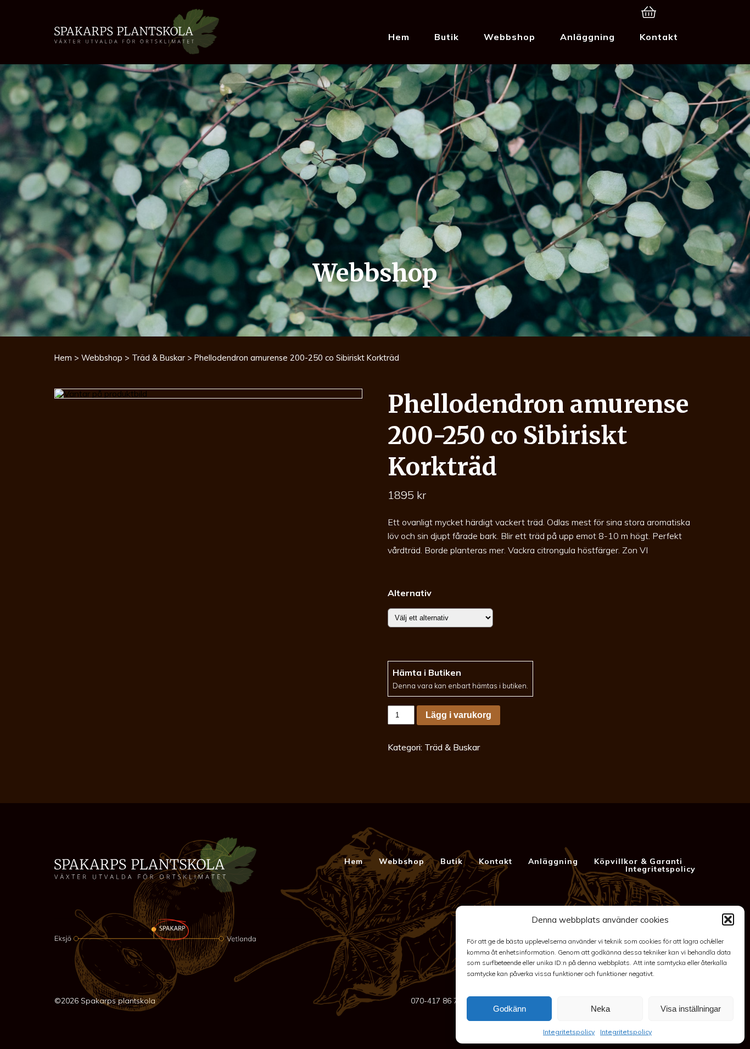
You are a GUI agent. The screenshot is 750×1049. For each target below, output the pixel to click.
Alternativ (410, 592)
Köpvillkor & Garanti (638, 861)
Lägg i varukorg (458, 715)
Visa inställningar (691, 1008)
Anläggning (587, 36)
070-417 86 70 (436, 1001)
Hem (399, 36)
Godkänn (509, 1008)
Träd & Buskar (158, 357)
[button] (728, 919)
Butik (446, 36)
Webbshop (509, 36)
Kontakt (659, 36)
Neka (600, 1008)
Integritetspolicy (569, 1032)
